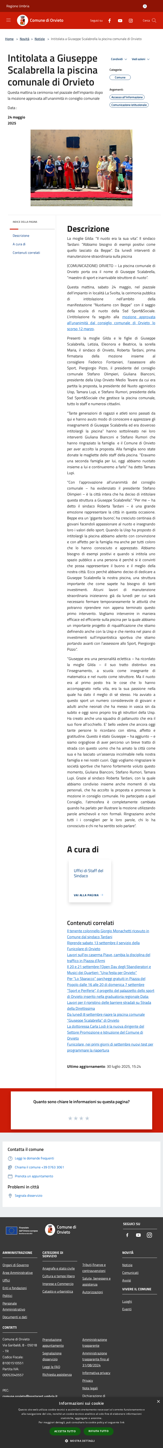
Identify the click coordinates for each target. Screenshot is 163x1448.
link (122, 1422)
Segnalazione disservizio (52, 1356)
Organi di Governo (16, 1264)
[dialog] (81, 1422)
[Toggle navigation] (8, 20)
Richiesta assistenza (57, 1374)
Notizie (40, 38)
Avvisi (126, 1280)
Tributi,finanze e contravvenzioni (94, 1267)
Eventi (127, 1309)
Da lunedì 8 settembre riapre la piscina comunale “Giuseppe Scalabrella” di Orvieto (106, 1017)
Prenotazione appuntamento (53, 1342)
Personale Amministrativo (14, 1306)
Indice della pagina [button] (25, 222)
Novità (24, 38)
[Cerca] (154, 20)
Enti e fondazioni (15, 1287)
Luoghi (127, 1301)
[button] (81, 1441)
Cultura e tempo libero (58, 1276)
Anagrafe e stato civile (58, 1268)
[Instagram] (129, 20)
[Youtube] (118, 20)
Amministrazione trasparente (94, 1342)
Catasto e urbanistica (57, 1291)
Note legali (90, 1388)
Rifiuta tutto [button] (99, 1431)
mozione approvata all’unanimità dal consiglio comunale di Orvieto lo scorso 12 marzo (111, 323)
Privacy (87, 1380)
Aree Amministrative (18, 1272)
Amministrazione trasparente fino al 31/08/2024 (95, 1359)
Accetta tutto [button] (65, 1431)
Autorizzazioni (92, 1292)
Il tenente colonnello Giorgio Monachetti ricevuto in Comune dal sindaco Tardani (108, 934)
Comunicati (130, 1272)
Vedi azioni (139, 59)
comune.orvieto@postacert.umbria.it (30, 1396)
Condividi (117, 59)
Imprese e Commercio (57, 1283)
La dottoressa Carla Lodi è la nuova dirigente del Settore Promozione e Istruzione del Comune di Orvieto (105, 1032)
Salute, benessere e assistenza (96, 1281)
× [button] (158, 1401)
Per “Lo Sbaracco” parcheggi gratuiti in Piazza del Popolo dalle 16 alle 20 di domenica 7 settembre (106, 981)
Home (9, 38)
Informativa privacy (96, 1372)
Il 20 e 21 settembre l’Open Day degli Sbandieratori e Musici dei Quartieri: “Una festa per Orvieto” (109, 969)
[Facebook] (108, 20)
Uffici (6, 1280)
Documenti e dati (15, 1316)
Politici (7, 1295)
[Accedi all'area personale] (145, 6)
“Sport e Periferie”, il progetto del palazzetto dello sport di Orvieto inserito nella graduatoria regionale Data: (110, 993)
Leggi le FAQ (51, 1366)
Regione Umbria (17, 6)
